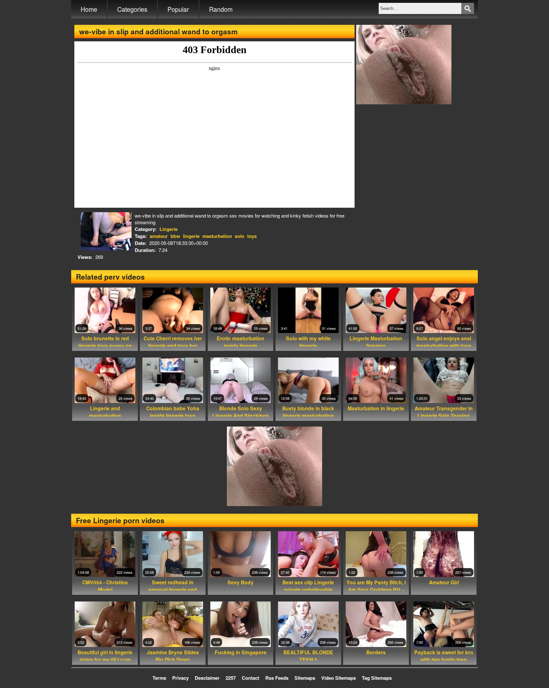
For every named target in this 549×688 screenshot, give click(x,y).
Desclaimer (207, 677)
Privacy (180, 677)
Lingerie (168, 229)
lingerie (191, 236)
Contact (250, 677)
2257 (231, 677)
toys (252, 236)
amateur (159, 236)
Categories (132, 9)
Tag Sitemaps (377, 677)
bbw (175, 236)
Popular (178, 9)
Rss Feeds (276, 677)
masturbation (217, 236)
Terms (159, 677)
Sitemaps (305, 677)
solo (239, 236)
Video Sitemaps (338, 677)
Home (89, 9)
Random (221, 9)
